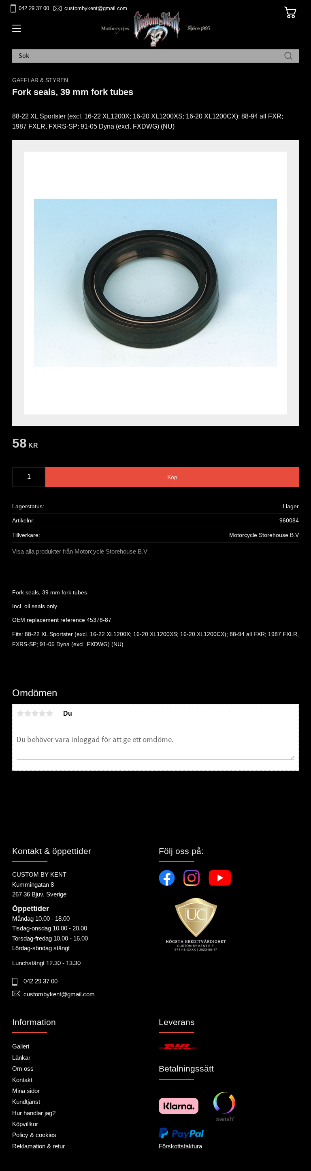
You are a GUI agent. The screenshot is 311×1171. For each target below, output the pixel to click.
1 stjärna (20, 713)
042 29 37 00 (34, 8)
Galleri (20, 1046)
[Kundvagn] (290, 12)
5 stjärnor (49, 713)
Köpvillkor (25, 1123)
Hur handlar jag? (33, 1113)
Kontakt (22, 1079)
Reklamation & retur (38, 1146)
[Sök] (288, 56)
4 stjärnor (42, 713)
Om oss (23, 1068)
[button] (15, 31)
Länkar (21, 1057)
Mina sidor (26, 1090)
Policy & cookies (34, 1134)
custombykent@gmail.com (95, 8)
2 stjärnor (27, 713)
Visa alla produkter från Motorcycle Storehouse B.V (79, 551)
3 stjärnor (34, 713)
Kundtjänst (26, 1101)
